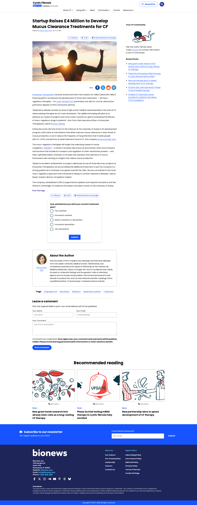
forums (135, 50)
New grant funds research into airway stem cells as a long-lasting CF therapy (143, 66)
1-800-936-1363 (46, 474)
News (92, 10)
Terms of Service (132, 469)
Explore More (131, 450)
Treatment (109, 291)
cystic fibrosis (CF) (65, 101)
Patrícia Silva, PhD (46, 31)
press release (59, 123)
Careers (108, 466)
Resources (127, 10)
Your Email (80, 311)
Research (76, 291)
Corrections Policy (133, 458)
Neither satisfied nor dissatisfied (68, 220)
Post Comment (42, 347)
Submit (74, 237)
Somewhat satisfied (63, 215)
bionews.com (47, 470)
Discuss (73, 38)
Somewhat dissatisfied (64, 224)
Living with (80, 10)
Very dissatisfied (62, 229)
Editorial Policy (131, 462)
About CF (67, 10)
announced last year (106, 139)
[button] (148, 4)
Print (85, 38)
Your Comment (39, 320)
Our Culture (110, 455)
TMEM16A (47, 148)
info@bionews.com (46, 472)
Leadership (110, 462)
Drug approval (50, 291)
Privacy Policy (131, 466)
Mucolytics (64, 291)
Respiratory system (92, 291)
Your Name (37, 311)
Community (103, 10)
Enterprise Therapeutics (43, 94)
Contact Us (110, 469)
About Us (109, 450)
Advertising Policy (133, 455)
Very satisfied (60, 211)
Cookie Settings (132, 473)
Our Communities (113, 458)
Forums (116, 10)
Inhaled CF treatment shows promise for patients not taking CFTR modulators (142, 97)
